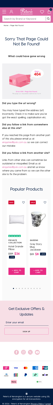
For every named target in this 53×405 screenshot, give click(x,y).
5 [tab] (25, 288)
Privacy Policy (37, 403)
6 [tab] (28, 288)
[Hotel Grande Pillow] (16, 219)
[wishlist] (42, 11)
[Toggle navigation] (4, 11)
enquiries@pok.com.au (14, 142)
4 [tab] (22, 288)
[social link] (16, 352)
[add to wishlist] (23, 202)
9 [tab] (37, 288)
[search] (48, 19)
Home (6, 25)
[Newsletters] (26, 3)
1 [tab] (13, 288)
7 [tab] (31, 288)
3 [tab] (19, 288)
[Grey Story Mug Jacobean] (38, 219)
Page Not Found (17, 25)
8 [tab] (34, 288)
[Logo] (27, 11)
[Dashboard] (11, 11)
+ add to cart (16, 271)
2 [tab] (16, 288)
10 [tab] (39, 288)
